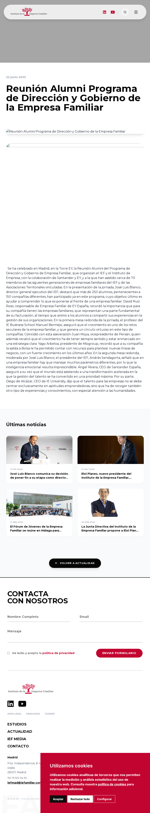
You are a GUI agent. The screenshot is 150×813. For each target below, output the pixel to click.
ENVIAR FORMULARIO (119, 653)
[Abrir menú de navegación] (136, 12)
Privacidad (33, 714)
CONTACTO (18, 746)
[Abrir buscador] (125, 12)
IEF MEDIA (16, 739)
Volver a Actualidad (77, 563)
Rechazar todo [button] (80, 799)
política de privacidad (58, 653)
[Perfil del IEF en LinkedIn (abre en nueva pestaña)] (10, 704)
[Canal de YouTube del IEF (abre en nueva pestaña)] (113, 12)
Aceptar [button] (58, 799)
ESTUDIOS (17, 724)
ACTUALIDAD (19, 731)
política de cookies (112, 784)
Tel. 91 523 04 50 (17, 777)
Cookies (50, 714)
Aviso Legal (14, 714)
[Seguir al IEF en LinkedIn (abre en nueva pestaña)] (104, 12)
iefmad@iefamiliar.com (24, 782)
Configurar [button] (104, 799)
